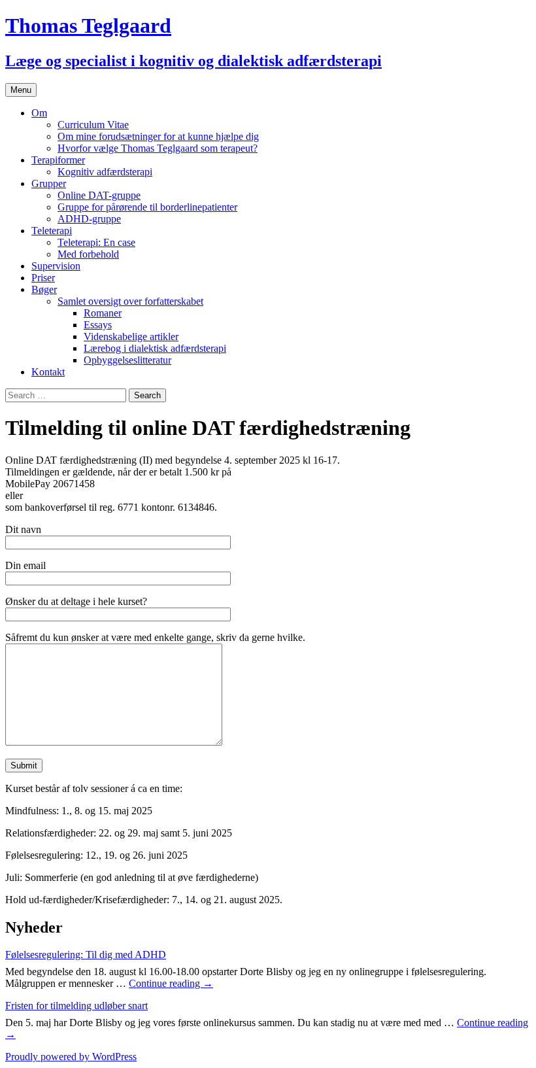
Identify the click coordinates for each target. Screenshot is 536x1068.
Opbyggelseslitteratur (127, 360)
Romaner (103, 313)
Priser (43, 277)
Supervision (55, 265)
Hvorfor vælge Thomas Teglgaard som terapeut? (158, 148)
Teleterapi (51, 230)
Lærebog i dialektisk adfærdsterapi (155, 348)
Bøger (44, 289)
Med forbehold (88, 254)
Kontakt (48, 371)
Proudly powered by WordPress (71, 1056)
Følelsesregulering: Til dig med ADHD (85, 954)
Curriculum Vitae (93, 124)
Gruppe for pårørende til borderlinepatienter (147, 207)
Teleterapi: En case (96, 242)
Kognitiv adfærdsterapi (105, 171)
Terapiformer (58, 159)
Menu (20, 90)
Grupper (48, 183)
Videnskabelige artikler (131, 336)
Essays (98, 324)
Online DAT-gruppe (99, 195)
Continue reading (171, 983)
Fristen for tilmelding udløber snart (76, 1005)
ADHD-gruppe (89, 218)
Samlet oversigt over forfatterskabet (130, 301)
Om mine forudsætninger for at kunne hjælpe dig (158, 136)
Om (39, 112)
